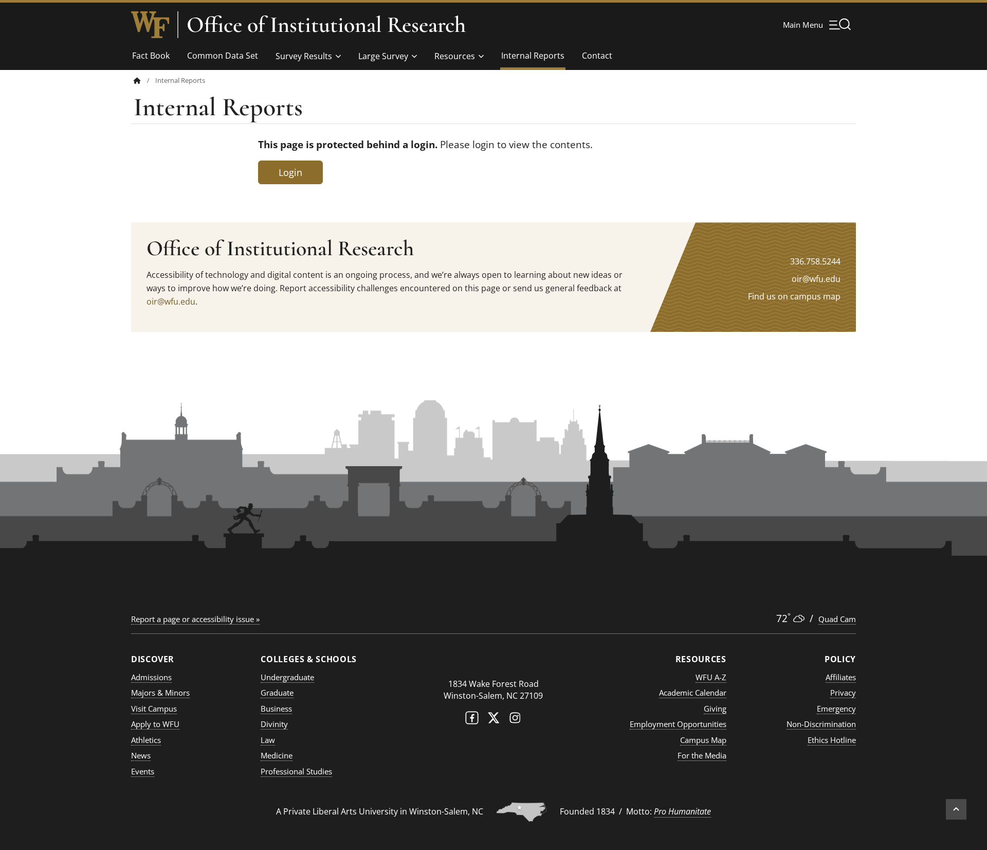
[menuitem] (144, 80)
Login (290, 172)
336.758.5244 (815, 261)
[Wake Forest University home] (150, 24)
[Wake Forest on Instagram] (515, 720)
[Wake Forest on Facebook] (472, 720)
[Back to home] (137, 80)
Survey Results (304, 56)
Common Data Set (222, 55)
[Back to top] (956, 809)
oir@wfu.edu (171, 301)
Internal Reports (532, 55)
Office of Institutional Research (326, 24)
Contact (597, 55)
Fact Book (151, 55)
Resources (454, 56)
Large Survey (383, 56)
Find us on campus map (794, 296)
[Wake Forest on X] (493, 720)
